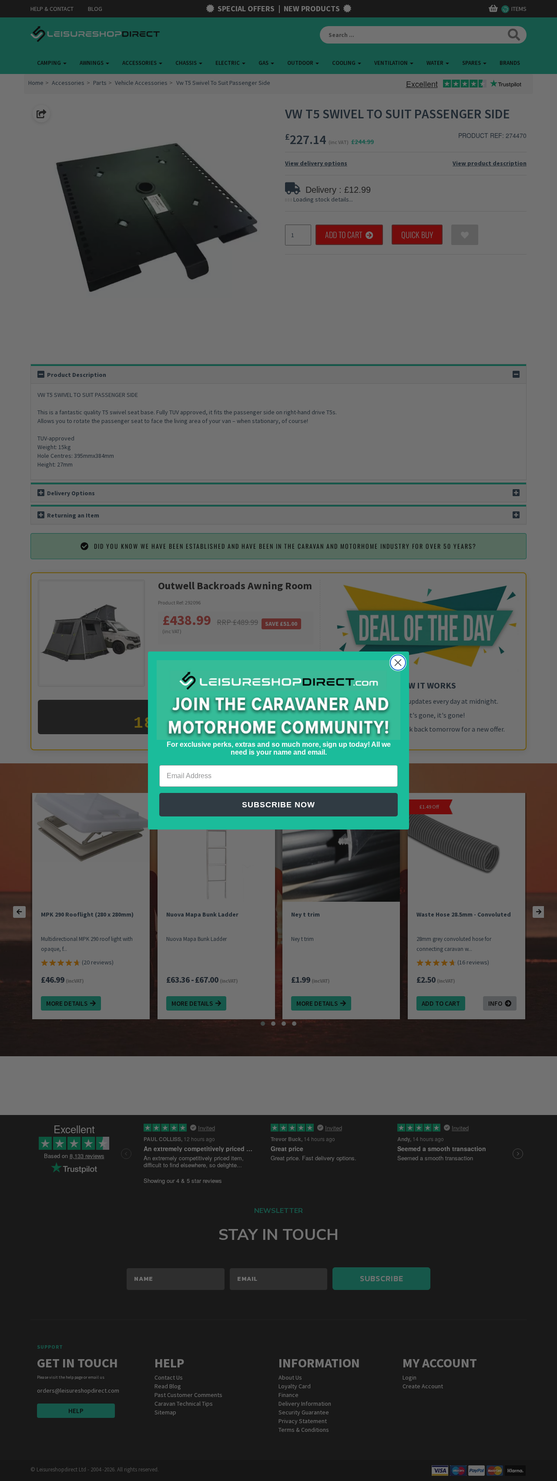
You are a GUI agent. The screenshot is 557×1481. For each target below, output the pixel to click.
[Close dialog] (398, 662)
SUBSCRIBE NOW (278, 804)
